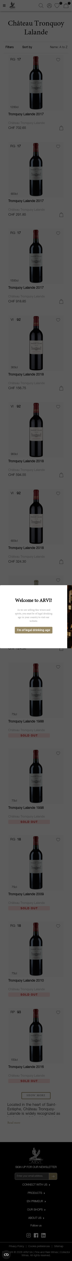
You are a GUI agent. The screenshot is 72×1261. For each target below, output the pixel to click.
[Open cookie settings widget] (6, 1254)
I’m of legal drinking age (33, 630)
